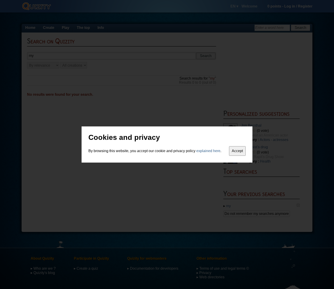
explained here (208, 151)
